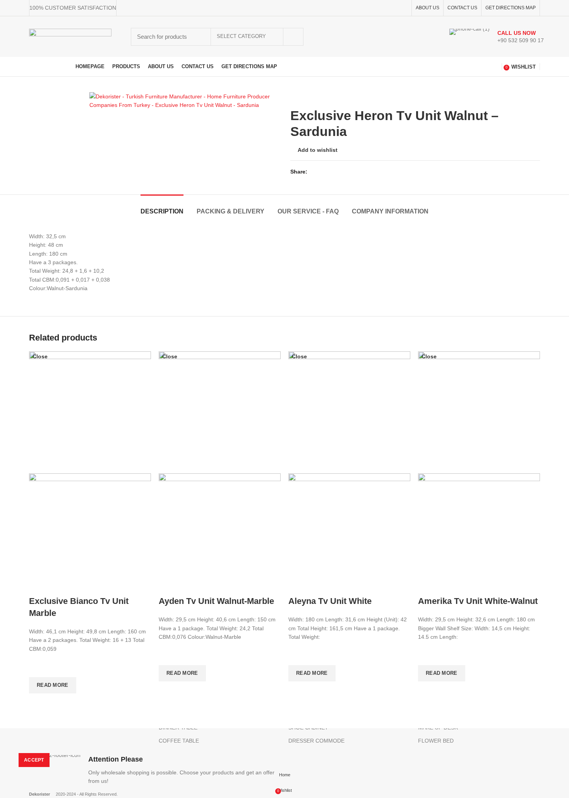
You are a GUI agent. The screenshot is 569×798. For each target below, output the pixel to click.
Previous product (520, 96)
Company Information (390, 211)
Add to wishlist (318, 150)
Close (40, 356)
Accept (34, 760)
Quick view (38, 703)
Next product (536, 96)
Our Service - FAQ (308, 211)
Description (162, 211)
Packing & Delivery (230, 211)
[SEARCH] (293, 37)
